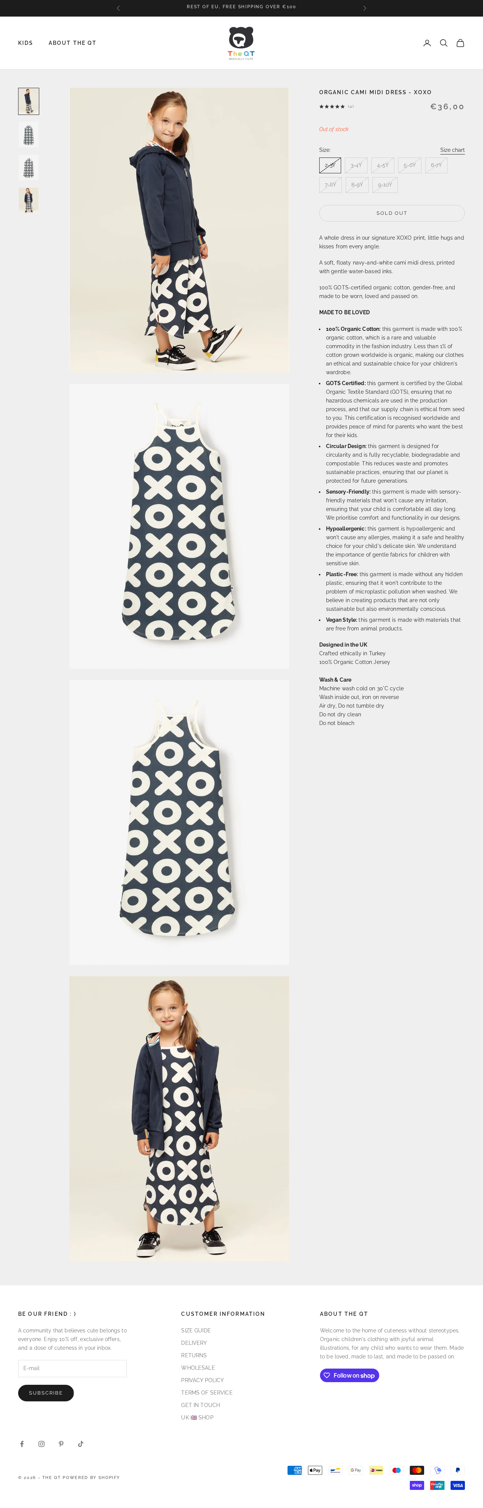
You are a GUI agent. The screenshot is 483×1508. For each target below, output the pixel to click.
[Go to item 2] (28, 134)
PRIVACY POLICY (202, 1380)
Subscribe (46, 1393)
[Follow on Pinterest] (61, 1444)
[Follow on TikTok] (81, 1444)
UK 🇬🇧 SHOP (197, 1418)
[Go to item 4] (28, 200)
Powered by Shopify (91, 1477)
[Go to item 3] (28, 167)
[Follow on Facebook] (22, 1444)
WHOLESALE (198, 1368)
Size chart (452, 150)
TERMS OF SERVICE (206, 1393)
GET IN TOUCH (200, 1405)
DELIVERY (194, 1343)
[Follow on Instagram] (41, 1444)
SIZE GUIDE (196, 1331)
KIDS (26, 43)
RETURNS (194, 1355)
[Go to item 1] (28, 101)
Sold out (392, 213)
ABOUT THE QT (73, 43)
